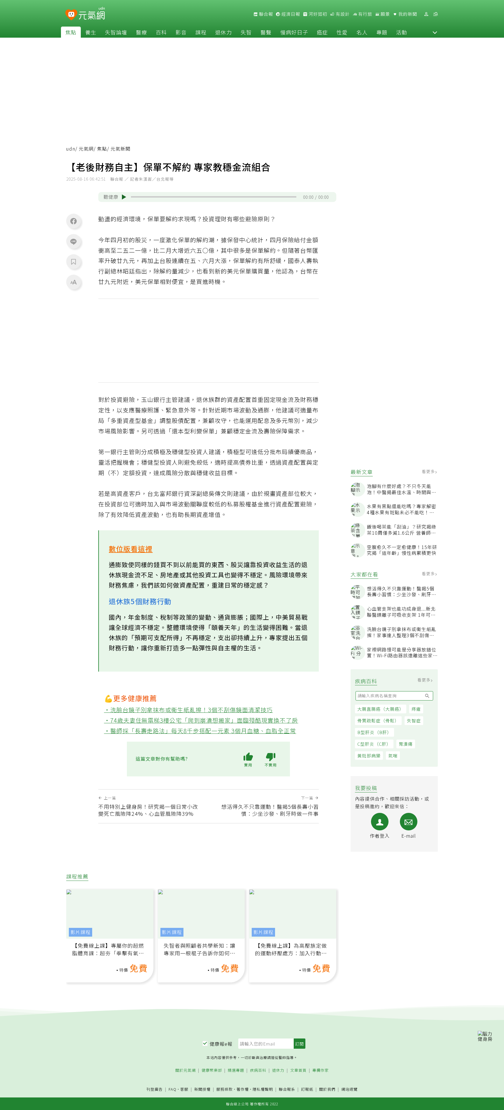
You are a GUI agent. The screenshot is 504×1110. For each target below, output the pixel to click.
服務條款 (224, 1089)
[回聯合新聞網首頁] (71, 15)
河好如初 (317, 14)
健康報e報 (221, 1044)
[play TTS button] (124, 197)
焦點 (70, 32)
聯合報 (265, 14)
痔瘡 (416, 709)
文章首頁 (298, 1070)
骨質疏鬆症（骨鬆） (378, 720)
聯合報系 (287, 1089)
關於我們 (327, 1089)
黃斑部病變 (369, 755)
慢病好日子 (294, 32)
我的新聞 (407, 14)
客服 (184, 1089)
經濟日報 (290, 14)
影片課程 (80, 932)
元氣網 (86, 148)
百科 (161, 32)
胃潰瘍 (406, 744)
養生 (90, 32)
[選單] (435, 14)
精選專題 (236, 1070)
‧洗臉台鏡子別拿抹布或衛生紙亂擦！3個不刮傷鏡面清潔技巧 (188, 709)
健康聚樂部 (212, 1070)
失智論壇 (116, 32)
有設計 (342, 14)
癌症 (322, 32)
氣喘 (393, 755)
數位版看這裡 (131, 548)
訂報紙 (307, 1089)
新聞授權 (202, 1089)
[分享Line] (73, 241)
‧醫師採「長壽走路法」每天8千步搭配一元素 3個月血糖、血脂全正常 (200, 730)
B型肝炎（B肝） (374, 732)
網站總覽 (349, 1089)
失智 (246, 32)
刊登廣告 (154, 1089)
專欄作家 (320, 1070)
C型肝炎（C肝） (374, 744)
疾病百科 (258, 1070)
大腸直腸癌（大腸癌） (380, 709)
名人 (362, 32)
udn (70, 148)
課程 (200, 32)
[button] (435, 32)
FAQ (172, 1089)
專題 (381, 32)
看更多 (429, 471)
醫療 (141, 32)
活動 (401, 32)
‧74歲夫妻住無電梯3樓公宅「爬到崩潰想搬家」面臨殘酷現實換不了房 (201, 720)
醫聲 (266, 32)
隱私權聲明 (263, 1089)
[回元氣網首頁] (92, 14)
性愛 (342, 32)
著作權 (243, 1089)
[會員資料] (426, 14)
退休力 (223, 32)
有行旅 (364, 14)
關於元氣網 (185, 1070)
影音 (181, 32)
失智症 (414, 720)
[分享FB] (73, 221)
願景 (384, 14)
